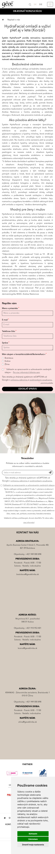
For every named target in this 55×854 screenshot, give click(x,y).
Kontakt (9, 825)
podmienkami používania (41, 380)
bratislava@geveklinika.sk (27, 575)
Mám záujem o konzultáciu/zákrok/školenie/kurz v (24, 354)
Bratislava (9, 358)
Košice (7, 361)
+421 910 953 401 (33, 628)
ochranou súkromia (19, 380)
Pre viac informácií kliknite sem (26, 373)
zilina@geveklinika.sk (27, 722)
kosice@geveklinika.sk (27, 648)
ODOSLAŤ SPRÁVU (27, 389)
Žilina (7, 364)
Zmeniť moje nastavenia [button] (33, 844)
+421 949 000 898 (33, 554)
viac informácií (28, 522)
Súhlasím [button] (33, 833)
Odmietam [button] (33, 839)
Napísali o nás (13, 20)
